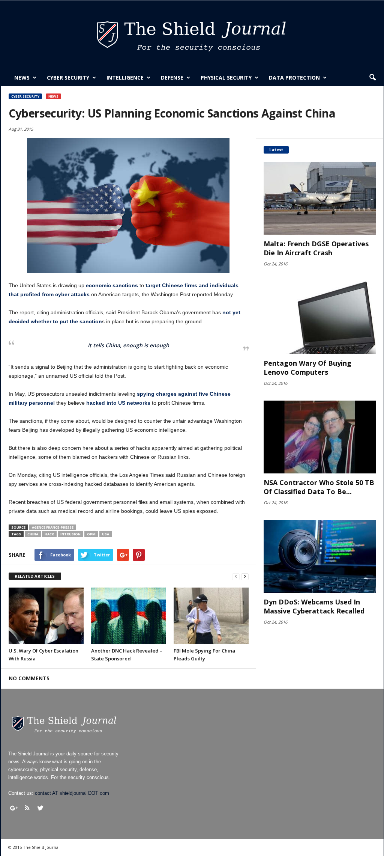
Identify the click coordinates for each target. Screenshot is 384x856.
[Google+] (14, 808)
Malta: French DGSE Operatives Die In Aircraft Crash (316, 248)
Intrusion (70, 534)
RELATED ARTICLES (35, 576)
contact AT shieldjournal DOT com (72, 793)
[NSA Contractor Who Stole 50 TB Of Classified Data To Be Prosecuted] (320, 437)
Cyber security (68, 77)
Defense (172, 77)
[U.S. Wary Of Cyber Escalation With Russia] (46, 616)
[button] (372, 77)
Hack (49, 534)
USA (105, 534)
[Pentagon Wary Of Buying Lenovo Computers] (320, 317)
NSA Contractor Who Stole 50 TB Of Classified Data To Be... (319, 487)
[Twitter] (40, 808)
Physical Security (226, 77)
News (22, 77)
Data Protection (294, 77)
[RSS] (27, 808)
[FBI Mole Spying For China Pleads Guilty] (211, 616)
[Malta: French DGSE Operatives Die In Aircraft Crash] (320, 198)
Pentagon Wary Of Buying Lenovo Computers (307, 368)
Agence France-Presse (53, 527)
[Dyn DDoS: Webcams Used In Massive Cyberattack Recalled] (320, 556)
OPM (91, 534)
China (32, 534)
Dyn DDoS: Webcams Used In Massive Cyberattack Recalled (314, 606)
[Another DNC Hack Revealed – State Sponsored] (128, 616)
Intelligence (125, 77)
